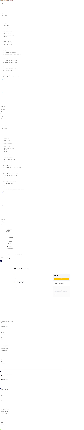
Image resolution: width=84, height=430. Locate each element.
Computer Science (58, 291)
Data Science (65, 291)
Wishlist (66, 271)
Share (69, 271)
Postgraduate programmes (19, 270)
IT (55, 294)
